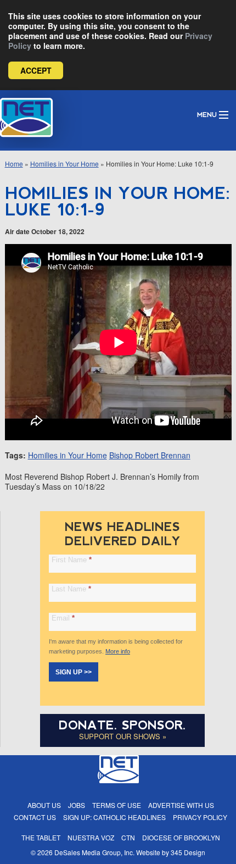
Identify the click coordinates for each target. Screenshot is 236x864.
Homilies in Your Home (64, 163)
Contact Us (35, 817)
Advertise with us (181, 805)
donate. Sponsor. (122, 725)
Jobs (76, 805)
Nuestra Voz (91, 837)
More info (117, 651)
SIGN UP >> (73, 672)
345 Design (188, 852)
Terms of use (116, 805)
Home (14, 163)
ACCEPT (36, 70)
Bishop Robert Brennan (149, 455)
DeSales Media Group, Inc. (94, 852)
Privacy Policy (200, 817)
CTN (128, 837)
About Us (44, 805)
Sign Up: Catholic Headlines (114, 817)
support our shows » (122, 736)
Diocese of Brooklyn (181, 837)
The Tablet (40, 837)
